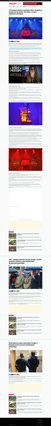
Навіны (14, 6)
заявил (12, 141)
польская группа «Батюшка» (18, 43)
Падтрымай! (24, 6)
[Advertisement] (25, 225)
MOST (17, 235)
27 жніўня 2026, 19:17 (20, 248)
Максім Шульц (11, 15)
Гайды (21, 6)
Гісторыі (17, 6)
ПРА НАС (28, 6)
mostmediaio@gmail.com (39, 422)
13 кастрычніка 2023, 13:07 (16, 15)
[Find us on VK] (41, 424)
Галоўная (10, 6)
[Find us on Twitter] (15, 0)
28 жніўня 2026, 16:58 (20, 235)
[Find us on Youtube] (16, 0)
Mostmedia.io (11, 424)
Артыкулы (11, 313)
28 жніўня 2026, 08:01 (20, 325)
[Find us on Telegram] (13, 0)
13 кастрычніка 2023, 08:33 (14, 348)
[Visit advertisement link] (32, 3)
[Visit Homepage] (15, 3)
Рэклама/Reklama (33, 6)
